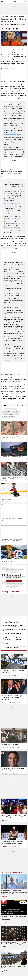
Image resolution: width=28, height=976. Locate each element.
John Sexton (4, 846)
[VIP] (25, 1)
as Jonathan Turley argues (17, 92)
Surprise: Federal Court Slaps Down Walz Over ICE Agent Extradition (12, 697)
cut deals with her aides (16, 198)
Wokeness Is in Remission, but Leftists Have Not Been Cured (12, 842)
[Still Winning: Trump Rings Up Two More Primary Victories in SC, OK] (14, 806)
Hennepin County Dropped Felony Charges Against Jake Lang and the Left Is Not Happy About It (14, 892)
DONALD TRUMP (6, 411)
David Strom (5, 675)
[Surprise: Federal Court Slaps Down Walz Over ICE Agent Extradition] (14, 686)
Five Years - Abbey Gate (10, 744)
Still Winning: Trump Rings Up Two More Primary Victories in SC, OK (14, 816)
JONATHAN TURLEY (13, 414)
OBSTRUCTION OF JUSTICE (8, 416)
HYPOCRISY (5, 414)
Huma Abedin (9, 210)
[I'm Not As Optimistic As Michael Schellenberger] (14, 759)
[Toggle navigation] (2, 1)
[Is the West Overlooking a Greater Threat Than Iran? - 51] (14, 957)
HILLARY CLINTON (16, 411)
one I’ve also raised (15, 50)
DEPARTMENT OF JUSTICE (11, 409)
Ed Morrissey (5, 24)
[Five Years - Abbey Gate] (14, 735)
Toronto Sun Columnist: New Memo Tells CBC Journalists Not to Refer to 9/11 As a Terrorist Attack (13, 918)
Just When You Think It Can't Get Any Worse (13, 671)
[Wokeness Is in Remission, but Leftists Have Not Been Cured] (14, 832)
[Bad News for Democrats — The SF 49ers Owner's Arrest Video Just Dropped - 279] (14, 933)
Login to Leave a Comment (14, 581)
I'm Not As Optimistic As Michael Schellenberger (13, 769)
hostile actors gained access (16, 152)
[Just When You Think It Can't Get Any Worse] (14, 661)
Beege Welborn (5, 747)
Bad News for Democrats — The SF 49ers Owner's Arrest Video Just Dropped (13, 943)
